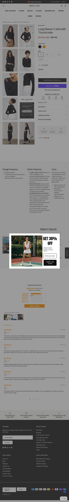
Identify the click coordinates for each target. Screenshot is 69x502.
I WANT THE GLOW (50, 262)
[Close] (58, 235)
